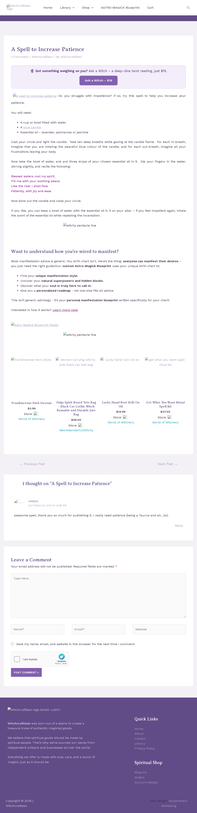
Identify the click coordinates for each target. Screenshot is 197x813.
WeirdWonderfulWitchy (76, 430)
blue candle (32, 127)
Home (47, 7)
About (139, 733)
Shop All (140, 772)
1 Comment (19, 57)
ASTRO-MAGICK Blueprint (120, 7)
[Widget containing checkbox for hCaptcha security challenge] (40, 659)
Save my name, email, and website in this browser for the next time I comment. (75, 644)
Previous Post (32, 464)
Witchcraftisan (42, 57)
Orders (139, 777)
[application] (72, 7)
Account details (146, 782)
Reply (179, 525)
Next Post (168, 464)
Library (65, 7)
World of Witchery (31, 419)
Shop (86, 7)
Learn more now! (65, 310)
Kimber (33, 501)
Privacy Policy (144, 748)
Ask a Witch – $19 (98, 80)
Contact (140, 738)
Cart (150, 7)
